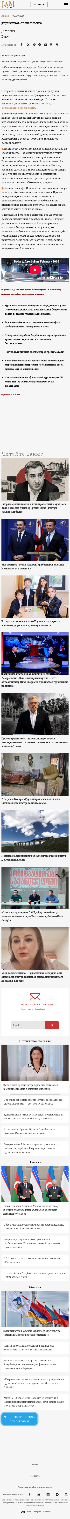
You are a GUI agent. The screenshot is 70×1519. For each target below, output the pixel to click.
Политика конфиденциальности (35, 1487)
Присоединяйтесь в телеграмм (21, 1419)
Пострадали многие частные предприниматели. (34, 352)
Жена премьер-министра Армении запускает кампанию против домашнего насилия (30, 1087)
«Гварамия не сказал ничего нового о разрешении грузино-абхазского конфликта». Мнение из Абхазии (34, 1383)
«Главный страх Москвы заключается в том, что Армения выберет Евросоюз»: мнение (32, 1333)
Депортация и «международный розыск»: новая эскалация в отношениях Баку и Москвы (33, 1116)
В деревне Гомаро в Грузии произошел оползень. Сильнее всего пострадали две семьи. (31, 801)
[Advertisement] (35, 423)
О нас (35, 1464)
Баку (5, 36)
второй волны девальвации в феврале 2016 (41, 309)
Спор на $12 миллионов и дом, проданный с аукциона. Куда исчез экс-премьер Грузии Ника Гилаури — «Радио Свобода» (34, 508)
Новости (35, 1162)
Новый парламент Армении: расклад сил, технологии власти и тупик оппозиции (29, 1347)
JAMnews (8, 31)
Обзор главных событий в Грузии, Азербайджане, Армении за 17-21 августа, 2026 (34, 1226)
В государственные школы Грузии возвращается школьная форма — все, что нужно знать (30, 623)
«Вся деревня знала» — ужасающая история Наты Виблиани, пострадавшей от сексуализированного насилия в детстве (32, 977)
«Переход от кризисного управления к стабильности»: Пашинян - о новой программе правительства (32, 1243)
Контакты (35, 1476)
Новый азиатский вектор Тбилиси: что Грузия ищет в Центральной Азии (33, 858)
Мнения (35, 1287)
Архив (6, 15)
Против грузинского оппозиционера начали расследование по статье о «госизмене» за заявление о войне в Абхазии (34, 742)
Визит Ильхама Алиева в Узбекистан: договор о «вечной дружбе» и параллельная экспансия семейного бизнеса (31, 1210)
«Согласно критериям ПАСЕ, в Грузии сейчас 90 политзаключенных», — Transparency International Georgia (32, 916)
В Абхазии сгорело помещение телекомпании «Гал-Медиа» (32, 1260)
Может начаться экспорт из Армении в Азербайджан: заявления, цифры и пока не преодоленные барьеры (30, 1364)
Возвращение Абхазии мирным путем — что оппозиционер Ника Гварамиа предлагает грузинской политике (34, 682)
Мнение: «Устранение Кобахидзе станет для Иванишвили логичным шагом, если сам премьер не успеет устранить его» (34, 1402)
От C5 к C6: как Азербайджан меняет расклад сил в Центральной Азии (34, 1275)
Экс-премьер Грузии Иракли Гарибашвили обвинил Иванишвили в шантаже (32, 566)
